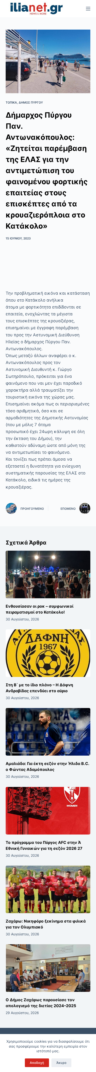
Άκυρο (61, 1063)
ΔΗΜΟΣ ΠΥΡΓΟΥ (31, 102)
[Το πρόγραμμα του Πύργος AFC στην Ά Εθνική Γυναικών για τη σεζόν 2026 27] (48, 811)
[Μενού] (88, 8)
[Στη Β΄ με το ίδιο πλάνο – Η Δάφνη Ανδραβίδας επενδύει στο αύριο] (48, 653)
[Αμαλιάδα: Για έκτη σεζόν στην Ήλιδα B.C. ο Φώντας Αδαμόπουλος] (48, 732)
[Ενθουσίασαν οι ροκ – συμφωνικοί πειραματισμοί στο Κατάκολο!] (48, 574)
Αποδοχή (37, 1063)
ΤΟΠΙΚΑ (11, 102)
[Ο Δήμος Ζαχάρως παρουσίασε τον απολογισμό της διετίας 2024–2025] (48, 968)
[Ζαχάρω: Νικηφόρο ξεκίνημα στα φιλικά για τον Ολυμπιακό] (48, 889)
